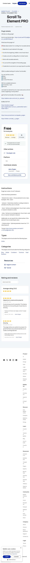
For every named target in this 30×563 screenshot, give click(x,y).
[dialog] (11, 554)
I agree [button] (6, 556)
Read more (14, 554)
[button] (12, 559)
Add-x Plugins (12, 169)
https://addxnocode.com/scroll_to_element (12, 98)
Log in (14, 3)
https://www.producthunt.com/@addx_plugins (13, 115)
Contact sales (7, 3)
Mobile (7, 252)
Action (3, 241)
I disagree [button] (16, 556)
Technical (21, 252)
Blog (2, 252)
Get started (22, 3)
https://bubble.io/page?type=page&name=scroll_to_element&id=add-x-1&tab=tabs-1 (14, 106)
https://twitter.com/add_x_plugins (10, 118)
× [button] (20, 547)
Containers (14, 252)
